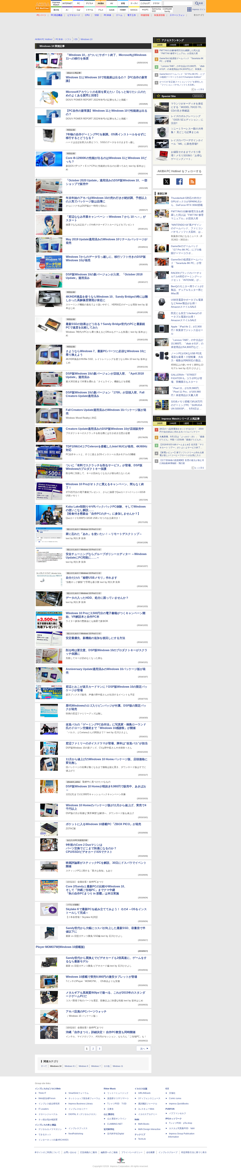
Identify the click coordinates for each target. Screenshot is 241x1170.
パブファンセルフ (177, 1113)
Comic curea (175, 1098)
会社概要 (150, 1152)
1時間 (159, 45)
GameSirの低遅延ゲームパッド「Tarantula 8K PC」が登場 (187, 263)
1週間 (186, 45)
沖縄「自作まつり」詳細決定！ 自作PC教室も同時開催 (100, 1032)
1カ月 (199, 45)
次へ (144, 1048)
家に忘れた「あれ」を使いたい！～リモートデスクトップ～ (104, 533)
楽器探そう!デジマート (118, 1098)
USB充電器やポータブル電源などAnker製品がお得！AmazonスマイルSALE (187, 303)
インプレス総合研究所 (49, 1103)
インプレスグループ (167, 1152)
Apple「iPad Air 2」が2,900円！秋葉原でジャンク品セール (187, 330)
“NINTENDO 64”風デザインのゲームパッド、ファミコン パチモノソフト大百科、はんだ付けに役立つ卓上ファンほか (187, 231)
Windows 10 (55, 1066)
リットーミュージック (117, 1093)
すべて (44, 1066)
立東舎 (110, 1109)
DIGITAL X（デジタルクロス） (82, 1114)
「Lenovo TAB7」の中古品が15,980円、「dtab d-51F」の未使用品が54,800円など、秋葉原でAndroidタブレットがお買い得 (181, 69)
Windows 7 (96, 1066)
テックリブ (140, 1134)
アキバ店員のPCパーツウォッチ (86, 1011)
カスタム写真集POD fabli (182, 1128)
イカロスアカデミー (147, 1114)
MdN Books (143, 1124)
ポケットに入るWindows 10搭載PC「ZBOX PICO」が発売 (103, 824)
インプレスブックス (78, 1128)
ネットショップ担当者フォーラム (84, 1098)
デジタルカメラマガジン (50, 1129)
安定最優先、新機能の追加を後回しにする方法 (95, 638)
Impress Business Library (80, 1103)
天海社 (172, 1093)
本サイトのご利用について (47, 1152)
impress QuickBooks (179, 1103)
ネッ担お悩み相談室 (48, 1119)
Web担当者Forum (46, 1098)
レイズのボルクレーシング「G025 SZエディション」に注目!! (187, 120)
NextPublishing (75, 1133)
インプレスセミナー (78, 1109)
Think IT (42, 1093)
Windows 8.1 (70, 1066)
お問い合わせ (70, 1152)
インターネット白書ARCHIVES (53, 1140)
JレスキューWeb (146, 1109)
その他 (107, 1066)
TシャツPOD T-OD (116, 1103)
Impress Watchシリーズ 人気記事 (181, 418)
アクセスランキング (173, 40)
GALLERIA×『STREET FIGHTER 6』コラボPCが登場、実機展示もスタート (186, 378)
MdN (137, 1119)
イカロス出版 (141, 1088)
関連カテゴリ (51, 1061)
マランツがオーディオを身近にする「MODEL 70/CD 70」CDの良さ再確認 (187, 107)
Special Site (169, 96)
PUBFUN (169, 1109)
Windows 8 (83, 1066)
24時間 (173, 45)
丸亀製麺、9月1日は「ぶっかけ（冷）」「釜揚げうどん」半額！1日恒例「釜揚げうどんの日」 (181, 439)
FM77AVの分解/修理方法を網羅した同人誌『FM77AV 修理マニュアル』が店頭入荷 (187, 215)
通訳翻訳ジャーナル (147, 1103)
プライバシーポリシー (132, 1152)
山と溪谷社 (109, 1114)
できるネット (44, 1134)
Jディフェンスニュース (149, 1098)
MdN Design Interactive (149, 1129)
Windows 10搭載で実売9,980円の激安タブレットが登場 (101, 976)
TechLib (142, 1139)
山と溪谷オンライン (116, 1118)
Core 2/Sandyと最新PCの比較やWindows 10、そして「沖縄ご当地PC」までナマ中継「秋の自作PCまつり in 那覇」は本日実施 (96, 890)
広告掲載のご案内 (88, 1152)
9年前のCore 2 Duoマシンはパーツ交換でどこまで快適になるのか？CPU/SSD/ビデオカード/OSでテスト (91, 848)
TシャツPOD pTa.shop (180, 1123)
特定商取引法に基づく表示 (194, 1152)
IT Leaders (43, 1109)
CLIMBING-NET (114, 1124)
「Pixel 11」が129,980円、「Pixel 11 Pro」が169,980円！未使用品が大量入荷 (186, 392)
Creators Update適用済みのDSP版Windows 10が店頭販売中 (105, 428)
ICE (167, 1088)
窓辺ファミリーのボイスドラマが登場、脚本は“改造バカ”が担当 (107, 743)
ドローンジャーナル (48, 1114)
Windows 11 (118, 1066)
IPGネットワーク (173, 1118)
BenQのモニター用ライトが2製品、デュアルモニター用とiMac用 (187, 290)
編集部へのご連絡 (109, 1152)
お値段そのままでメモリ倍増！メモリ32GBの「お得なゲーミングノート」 (186, 155)
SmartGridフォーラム (78, 1093)
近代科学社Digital (115, 1133)
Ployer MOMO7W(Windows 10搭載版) (60, 946)
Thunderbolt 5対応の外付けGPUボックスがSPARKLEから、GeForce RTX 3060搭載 (187, 201)
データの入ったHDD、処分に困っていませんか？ (97, 597)
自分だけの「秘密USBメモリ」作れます (91, 577)
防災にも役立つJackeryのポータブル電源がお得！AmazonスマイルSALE (186, 317)
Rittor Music (110, 1088)
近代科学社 (109, 1129)
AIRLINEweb (144, 1093)
